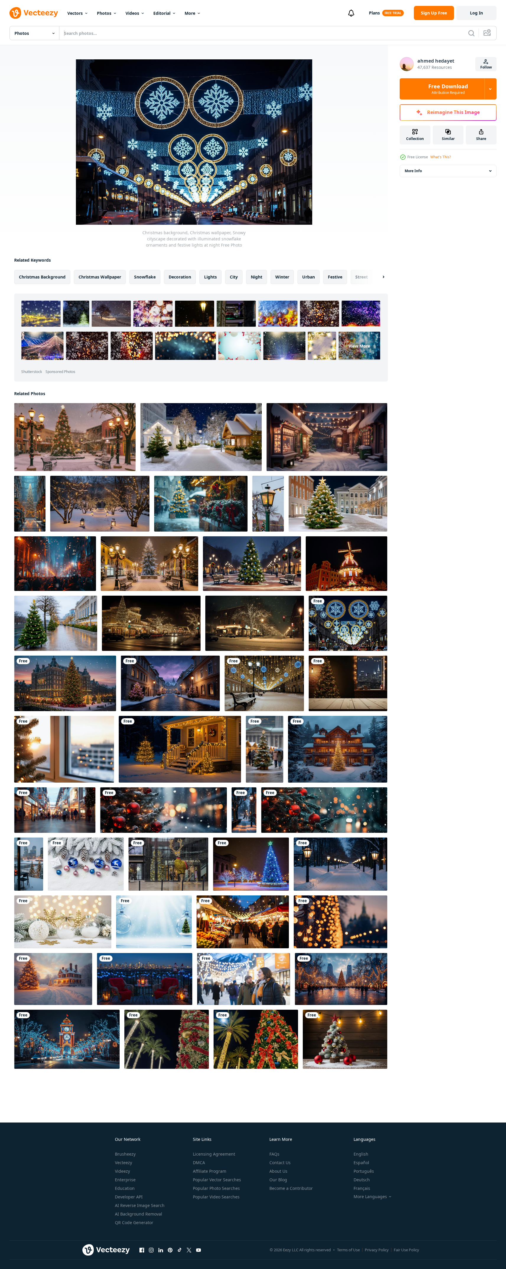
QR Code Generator (134, 1222)
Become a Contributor (291, 1188)
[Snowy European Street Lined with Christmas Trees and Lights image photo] (170, 683)
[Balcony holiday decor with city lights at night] (144, 979)
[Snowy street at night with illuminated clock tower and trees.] (67, 1039)
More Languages (370, 1196)
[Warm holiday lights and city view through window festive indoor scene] (64, 749)
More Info (413, 170)
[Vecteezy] (33, 13)
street (361, 277)
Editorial (161, 13)
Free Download (448, 89)
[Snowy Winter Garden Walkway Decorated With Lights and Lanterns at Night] (99, 504)
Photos (104, 13)
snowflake (145, 277)
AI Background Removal (138, 1214)
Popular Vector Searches (217, 1179)
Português (364, 1171)
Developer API (129, 1197)
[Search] (471, 33)
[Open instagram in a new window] (151, 1249)
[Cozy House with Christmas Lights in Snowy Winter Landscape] (53, 979)
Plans (374, 13)
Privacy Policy (377, 1249)
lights (210, 277)
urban (308, 277)
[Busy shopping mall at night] (54, 810)
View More (359, 346)
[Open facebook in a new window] (141, 1249)
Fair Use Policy (406, 1249)
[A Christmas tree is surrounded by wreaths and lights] (201, 504)
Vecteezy (123, 1162)
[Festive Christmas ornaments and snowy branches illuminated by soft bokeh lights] (62, 921)
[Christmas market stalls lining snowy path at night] (201, 437)
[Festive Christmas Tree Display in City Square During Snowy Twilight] (65, 683)
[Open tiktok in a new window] (179, 1249)
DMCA (199, 1162)
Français (362, 1188)
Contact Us (280, 1162)
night (256, 277)
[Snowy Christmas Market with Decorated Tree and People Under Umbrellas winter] (264, 749)
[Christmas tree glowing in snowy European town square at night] (338, 504)
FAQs (274, 1154)
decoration (180, 277)
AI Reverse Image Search (140, 1205)
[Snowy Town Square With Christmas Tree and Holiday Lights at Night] (75, 437)
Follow (486, 67)
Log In (476, 13)
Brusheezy (125, 1154)
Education (125, 1188)
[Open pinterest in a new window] (170, 1249)
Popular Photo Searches (216, 1188)
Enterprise (125, 1179)
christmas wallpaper (100, 277)
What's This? (440, 156)
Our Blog (278, 1179)
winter (282, 277)
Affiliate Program (209, 1171)
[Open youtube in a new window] (198, 1249)
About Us (278, 1171)
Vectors (75, 13)
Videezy (122, 1171)
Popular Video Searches (216, 1197)
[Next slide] (378, 277)
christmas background (42, 277)
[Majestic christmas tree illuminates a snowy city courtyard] (29, 504)
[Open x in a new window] (189, 1249)
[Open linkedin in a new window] (160, 1249)
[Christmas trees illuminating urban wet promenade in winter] (55, 623)
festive (335, 277)
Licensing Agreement (214, 1154)
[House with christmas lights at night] (180, 749)
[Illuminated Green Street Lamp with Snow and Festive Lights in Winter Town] (268, 504)
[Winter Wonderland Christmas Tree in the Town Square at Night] (149, 563)
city (234, 277)
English (361, 1154)
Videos (132, 13)
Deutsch (362, 1179)
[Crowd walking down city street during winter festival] (55, 563)
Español (361, 1162)
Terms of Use (348, 1249)
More (190, 13)
